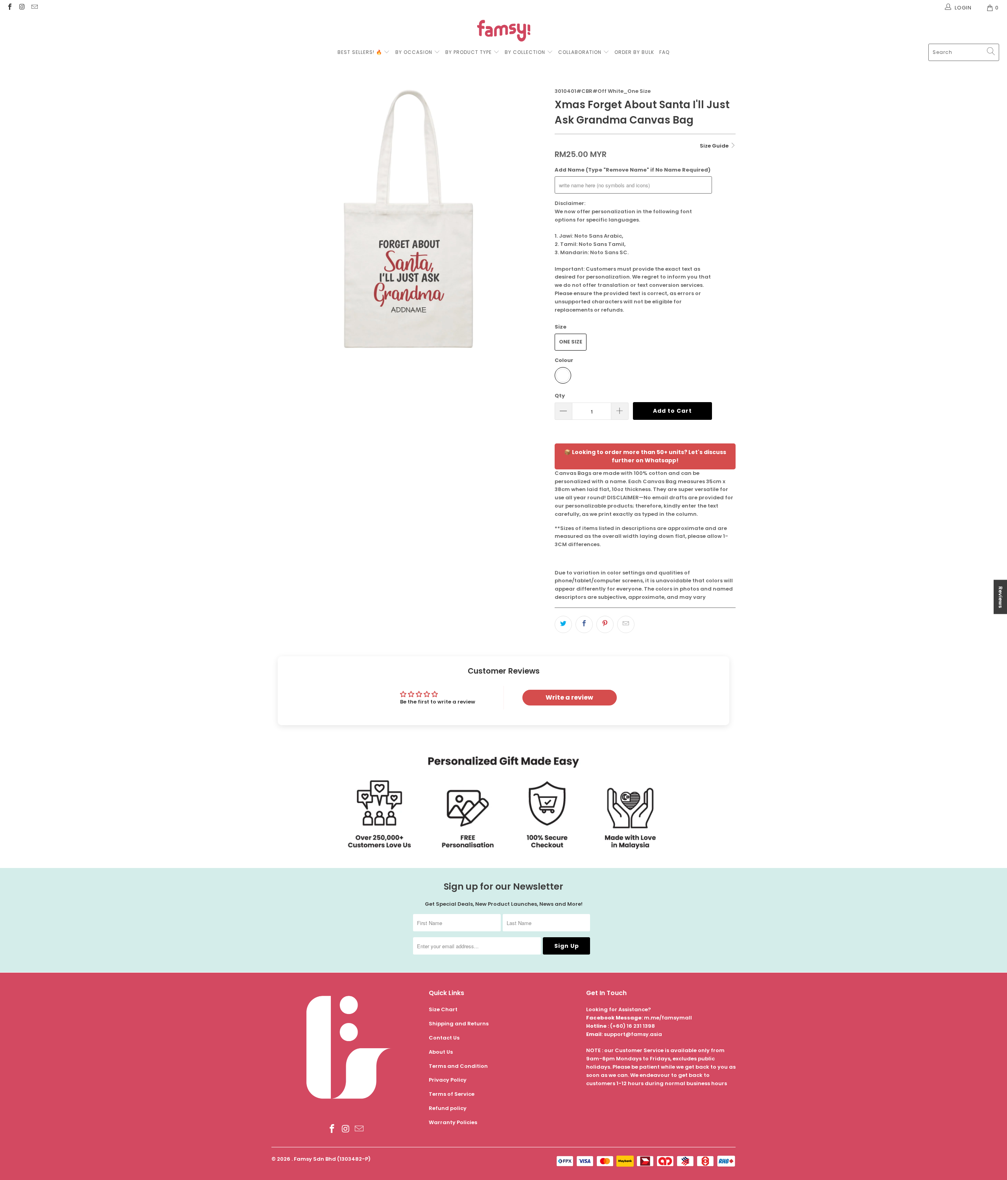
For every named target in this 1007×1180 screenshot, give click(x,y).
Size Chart (443, 1009)
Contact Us (444, 1038)
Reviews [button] (1000, 597)
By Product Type (468, 52)
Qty (560, 395)
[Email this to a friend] (625, 624)
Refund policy (448, 1108)
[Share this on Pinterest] (605, 624)
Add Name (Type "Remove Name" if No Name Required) (632, 170)
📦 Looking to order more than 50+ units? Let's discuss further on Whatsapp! (645, 456)
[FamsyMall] (503, 32)
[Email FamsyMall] (34, 7)
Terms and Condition (458, 1066)
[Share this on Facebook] (584, 624)
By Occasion (413, 52)
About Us (441, 1052)
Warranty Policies (453, 1122)
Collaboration (580, 52)
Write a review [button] (569, 697)
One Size (570, 341)
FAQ (664, 52)
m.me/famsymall (668, 1017)
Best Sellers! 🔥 (361, 52)
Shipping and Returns (459, 1023)
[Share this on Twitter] (563, 624)
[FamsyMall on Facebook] (9, 7)
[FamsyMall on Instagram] (21, 7)
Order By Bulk (634, 52)
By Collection (525, 52)
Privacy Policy (448, 1080)
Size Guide (715, 146)
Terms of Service (451, 1094)
